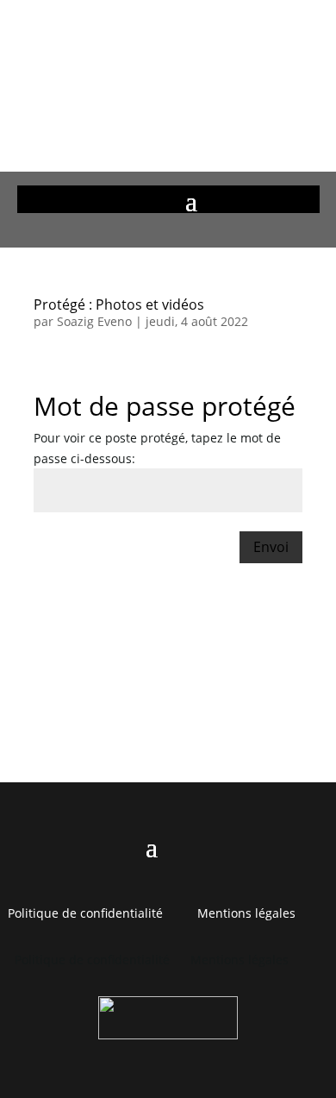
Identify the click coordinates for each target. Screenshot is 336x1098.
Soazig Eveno (94, 321)
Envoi (271, 546)
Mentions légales (246, 913)
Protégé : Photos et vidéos (119, 304)
